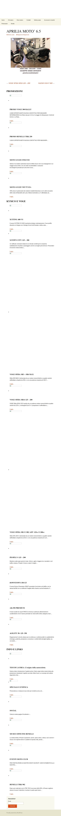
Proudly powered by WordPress (14, 812)
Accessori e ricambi (49, 20)
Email (9, 801)
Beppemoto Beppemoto (23, 34)
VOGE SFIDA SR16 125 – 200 (18, 83)
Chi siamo (10, 20)
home (3, 20)
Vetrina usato (37, 20)
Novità (12, 23)
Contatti (28, 20)
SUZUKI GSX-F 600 (46, 83)
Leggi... (12, 120)
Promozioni (4, 23)
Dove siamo (20, 20)
